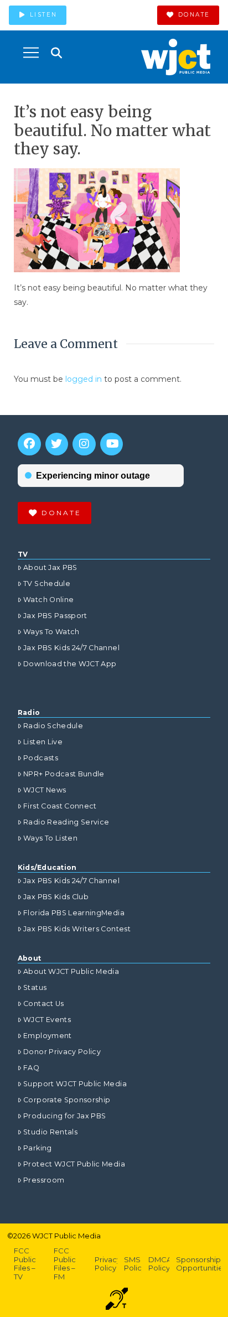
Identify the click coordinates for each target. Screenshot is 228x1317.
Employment (47, 1035)
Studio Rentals (50, 1132)
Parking (37, 1148)
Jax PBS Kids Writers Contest (77, 929)
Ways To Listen (50, 838)
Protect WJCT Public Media (74, 1164)
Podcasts (40, 758)
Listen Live (43, 742)
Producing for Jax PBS (64, 1116)
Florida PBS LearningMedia (74, 913)
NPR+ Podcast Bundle (64, 774)
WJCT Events (47, 1019)
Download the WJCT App (69, 664)
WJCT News (44, 790)
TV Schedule (46, 583)
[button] (31, 52)
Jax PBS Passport (55, 615)
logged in (83, 379)
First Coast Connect (60, 806)
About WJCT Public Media (71, 971)
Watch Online (48, 599)
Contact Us (43, 1003)
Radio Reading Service (66, 822)
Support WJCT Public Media (75, 1084)
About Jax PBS (50, 567)
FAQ (31, 1068)
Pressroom (43, 1180)
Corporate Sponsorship (66, 1100)
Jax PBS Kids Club (56, 897)
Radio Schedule (53, 726)
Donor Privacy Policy (62, 1052)
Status (34, 987)
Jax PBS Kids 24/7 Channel (71, 648)
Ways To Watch (51, 632)
